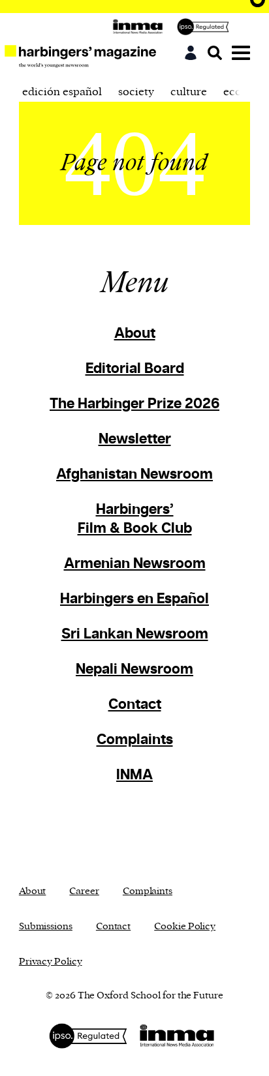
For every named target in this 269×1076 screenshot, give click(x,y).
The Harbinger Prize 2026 (134, 404)
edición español (62, 92)
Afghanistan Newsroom (134, 474)
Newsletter (135, 439)
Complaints (135, 739)
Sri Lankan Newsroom (134, 634)
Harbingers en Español (134, 599)
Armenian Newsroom (135, 563)
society (136, 92)
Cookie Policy (184, 926)
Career (84, 891)
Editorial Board (135, 368)
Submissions (45, 926)
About (134, 333)
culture (188, 92)
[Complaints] (206, 27)
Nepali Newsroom (134, 669)
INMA (134, 775)
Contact (134, 704)
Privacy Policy (50, 961)
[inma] (141, 27)
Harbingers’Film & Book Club (135, 519)
